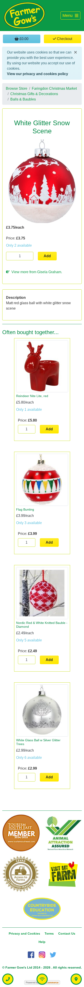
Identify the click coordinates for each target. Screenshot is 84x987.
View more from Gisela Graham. (36, 272)
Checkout (64, 39)
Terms (49, 933)
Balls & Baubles (23, 99)
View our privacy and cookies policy (37, 74)
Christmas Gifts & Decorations (34, 94)
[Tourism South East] (21, 833)
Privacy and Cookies (24, 933)
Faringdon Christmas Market (54, 88)
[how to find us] (76, 979)
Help (42, 942)
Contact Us (66, 933)
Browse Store (16, 88)
